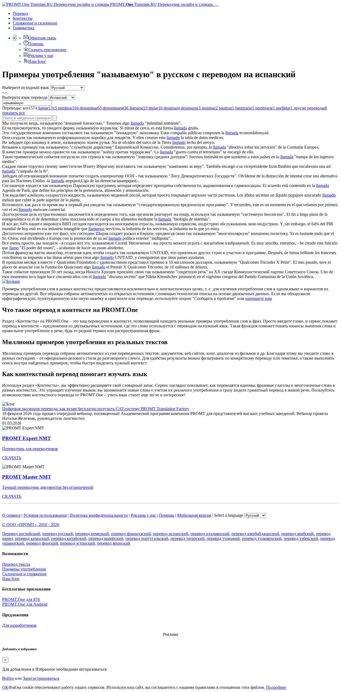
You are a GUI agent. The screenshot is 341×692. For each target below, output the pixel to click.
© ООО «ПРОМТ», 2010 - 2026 (30, 524)
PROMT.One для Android (24, 604)
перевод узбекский (301, 538)
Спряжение (35, 23)
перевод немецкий (92, 533)
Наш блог (11, 578)
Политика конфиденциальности (99, 515)
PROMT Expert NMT (26, 438)
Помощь (35, 44)
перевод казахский (32, 538)
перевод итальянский (209, 533)
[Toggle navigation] (216, 6)
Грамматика (23, 28)
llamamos (96, 228)
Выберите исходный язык (25, 87)
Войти (8, 678)
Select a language (228, 515)
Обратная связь (42, 38)
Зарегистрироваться (41, 678)
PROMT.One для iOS (21, 599)
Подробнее (276, 687)
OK (5, 687)
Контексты (23, 18)
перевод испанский (170, 533)
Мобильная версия (194, 515)
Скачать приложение (47, 49)
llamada (180, 128)
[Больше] (11, 281)
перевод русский (57, 533)
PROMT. (161, 4)
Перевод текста (16, 564)
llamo (14, 248)
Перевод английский (21, 533)
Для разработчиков (19, 625)
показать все (13, 113)
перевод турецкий (223, 538)
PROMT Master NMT (26, 477)
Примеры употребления (24, 569)
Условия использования (45, 515)
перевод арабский (297, 533)
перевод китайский (68, 538)
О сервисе (11, 515)
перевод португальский (146, 538)
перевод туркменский (262, 538)
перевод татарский (187, 538)
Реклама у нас (41, 55)
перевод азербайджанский (255, 533)
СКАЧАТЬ (11, 457)
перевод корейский (105, 538)
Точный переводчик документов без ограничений (47, 487)
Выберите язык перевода (24, 97)
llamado (137, 123)
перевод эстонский (77, 543)
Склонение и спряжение (24, 574)
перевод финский (42, 543)
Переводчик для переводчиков (30, 448)
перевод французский (131, 533)
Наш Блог (37, 61)
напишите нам (258, 298)
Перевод (20, 13)
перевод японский (113, 543)
